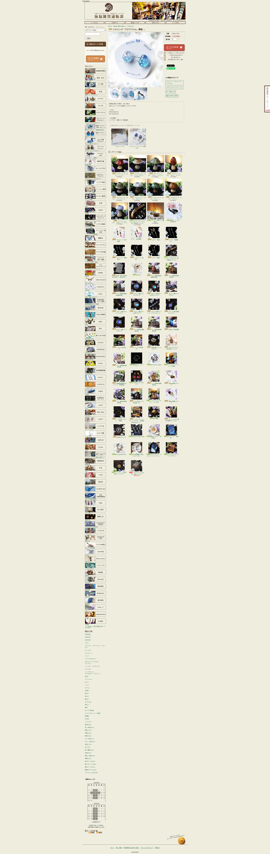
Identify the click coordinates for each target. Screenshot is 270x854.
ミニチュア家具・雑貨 (91, 262)
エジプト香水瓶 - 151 (139, 348)
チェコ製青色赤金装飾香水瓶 (156, 276)
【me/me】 (88, 582)
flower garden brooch (120, 454)
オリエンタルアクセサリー (92, 150)
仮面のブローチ (121, 437)
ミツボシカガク (89, 569)
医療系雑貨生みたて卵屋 (92, 304)
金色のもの (88, 753)
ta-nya (86, 450)
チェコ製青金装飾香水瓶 (139, 330)
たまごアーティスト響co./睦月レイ (94, 457)
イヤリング (130, 26)
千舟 (86, 471)
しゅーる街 (88, 436)
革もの (87, 704)
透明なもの (88, 758)
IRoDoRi (87, 311)
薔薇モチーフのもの (90, 770)
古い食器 (87, 88)
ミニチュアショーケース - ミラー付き (155, 401)
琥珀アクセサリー (90, 137)
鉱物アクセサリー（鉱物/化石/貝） (95, 130)
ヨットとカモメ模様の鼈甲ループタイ (172, 420)
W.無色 (87, 624)
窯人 (86, 332)
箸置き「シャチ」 (175, 220)
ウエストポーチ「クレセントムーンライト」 (154, 455)
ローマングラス (89, 171)
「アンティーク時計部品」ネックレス (120, 473)
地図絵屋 (87, 464)
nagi (86, 506)
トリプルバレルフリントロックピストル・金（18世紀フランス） (171, 258)
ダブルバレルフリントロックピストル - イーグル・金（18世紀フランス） (138, 222)
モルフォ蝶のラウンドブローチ (138, 294)
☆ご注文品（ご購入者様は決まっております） (95, 627)
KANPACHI (88, 353)
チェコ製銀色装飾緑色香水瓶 (121, 294)
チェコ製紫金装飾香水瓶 (122, 366)
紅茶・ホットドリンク (91, 95)
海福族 (87, 716)
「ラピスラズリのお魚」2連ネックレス (137, 473)
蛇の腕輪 (155, 418)
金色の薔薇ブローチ (174, 384)
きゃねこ (87, 366)
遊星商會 (87, 589)
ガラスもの (88, 702)
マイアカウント (94, 27)
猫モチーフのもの (90, 767)
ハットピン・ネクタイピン (92, 666)
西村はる (87, 541)
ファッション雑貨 (90, 192)
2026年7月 (88, 637)
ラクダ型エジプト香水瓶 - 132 (138, 402)
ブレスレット (88, 653)
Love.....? (87, 610)
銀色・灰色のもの (90, 755)
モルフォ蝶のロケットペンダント (121, 312)
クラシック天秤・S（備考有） (157, 221)
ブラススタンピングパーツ (92, 269)
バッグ (87, 685)
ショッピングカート (176, 22)
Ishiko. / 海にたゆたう (91, 297)
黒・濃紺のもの (89, 750)
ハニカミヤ (88, 534)
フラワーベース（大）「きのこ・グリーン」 (155, 174)
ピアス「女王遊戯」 (136, 239)
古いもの (87, 102)
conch (86, 408)
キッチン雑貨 (88, 199)
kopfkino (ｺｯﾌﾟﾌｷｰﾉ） (91, 401)
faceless (87, 617)
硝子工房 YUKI (89, 339)
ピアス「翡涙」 (156, 240)
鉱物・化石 (88, 81)
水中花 (87, 276)
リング (87, 656)
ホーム (94, 22)
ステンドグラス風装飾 (91, 234)
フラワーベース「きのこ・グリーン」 (157, 198)
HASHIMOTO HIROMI (91, 527)
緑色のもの (88, 733)
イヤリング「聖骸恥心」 (122, 258)
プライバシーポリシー (146, 848)
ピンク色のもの (89, 738)
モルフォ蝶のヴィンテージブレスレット (154, 312)
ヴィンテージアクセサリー (92, 123)
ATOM (99, 832)
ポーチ (87, 682)
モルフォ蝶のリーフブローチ (121, 330)
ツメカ (87, 478)
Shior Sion (87, 415)
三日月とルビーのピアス (138, 383)
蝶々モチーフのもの (90, 764)
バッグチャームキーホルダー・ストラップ (92, 672)
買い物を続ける (175, 57)
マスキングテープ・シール (92, 220)
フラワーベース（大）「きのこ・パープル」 (119, 221)
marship (87, 555)
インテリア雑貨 (89, 185)
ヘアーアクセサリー (90, 659)
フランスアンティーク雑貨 (92, 713)
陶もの (87, 699)
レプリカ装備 (88, 227)
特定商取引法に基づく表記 (175, 59)
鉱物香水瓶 (88, 164)
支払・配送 (119, 848)
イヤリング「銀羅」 (139, 258)
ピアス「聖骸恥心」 (173, 240)
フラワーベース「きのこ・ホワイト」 (139, 198)
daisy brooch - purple (155, 364)
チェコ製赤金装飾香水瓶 (174, 276)
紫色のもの (88, 736)
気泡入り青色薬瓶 (174, 329)
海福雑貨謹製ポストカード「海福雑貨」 (120, 384)
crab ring (138, 275)
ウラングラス (88, 116)
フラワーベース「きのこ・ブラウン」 (175, 198)
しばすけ (87, 422)
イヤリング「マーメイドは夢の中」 (137, 147)
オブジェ (87, 688)
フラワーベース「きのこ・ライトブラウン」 (138, 174)
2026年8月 (88, 634)
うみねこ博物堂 (89, 318)
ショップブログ (135, 22)
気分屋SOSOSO (89, 359)
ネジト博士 (88, 513)
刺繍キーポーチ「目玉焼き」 (155, 437)
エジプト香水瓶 (89, 255)
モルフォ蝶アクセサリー (92, 144)
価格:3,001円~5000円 (172, 96)
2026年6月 (88, 640)
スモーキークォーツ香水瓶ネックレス (172, 348)
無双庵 (87, 575)
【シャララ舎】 (89, 429)
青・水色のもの (89, 727)
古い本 (87, 109)
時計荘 (87, 485)
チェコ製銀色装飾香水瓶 (156, 330)
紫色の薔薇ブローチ (174, 402)
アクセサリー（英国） (91, 157)
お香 (86, 206)
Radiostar (87, 596)
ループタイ (88, 669)
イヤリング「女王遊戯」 (122, 240)
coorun (86, 380)
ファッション (88, 679)
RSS (92, 832)
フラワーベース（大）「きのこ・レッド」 (173, 174)
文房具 (87, 213)
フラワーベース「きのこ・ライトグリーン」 (120, 198)
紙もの (87, 693)
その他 (87, 719)
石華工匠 (87, 443)
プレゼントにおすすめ (91, 772)
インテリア (88, 721)
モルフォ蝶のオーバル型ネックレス (155, 294)
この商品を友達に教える (176, 55)
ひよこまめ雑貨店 (90, 548)
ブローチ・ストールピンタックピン (92, 662)
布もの (87, 696)
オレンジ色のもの (90, 741)
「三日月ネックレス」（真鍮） (121, 419)
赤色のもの (88, 724)
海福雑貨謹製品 (89, 74)
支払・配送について (115, 22)
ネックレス (88, 650)
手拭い (87, 676)
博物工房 (87, 520)
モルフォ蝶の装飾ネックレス (173, 312)
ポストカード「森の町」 (173, 437)
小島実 (87, 394)
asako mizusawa (89, 283)
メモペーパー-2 (119, 146)
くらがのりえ (88, 387)
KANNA (87, 346)
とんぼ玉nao (88, 492)
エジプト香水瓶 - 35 (121, 348)
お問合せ (155, 22)
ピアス (87, 643)
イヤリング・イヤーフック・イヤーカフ (95, 646)
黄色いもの (88, 730)
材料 (86, 707)
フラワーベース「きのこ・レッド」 (121, 174)
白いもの (87, 747)
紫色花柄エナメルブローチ (156, 348)
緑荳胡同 (87, 603)
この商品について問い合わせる (175, 53)
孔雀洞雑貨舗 (88, 373)
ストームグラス (89, 248)
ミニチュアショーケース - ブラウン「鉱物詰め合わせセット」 (136, 421)
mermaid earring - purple (138, 436)
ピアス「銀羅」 (156, 258)
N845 (86, 325)
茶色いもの (88, 744)
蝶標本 (87, 241)
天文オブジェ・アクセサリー (93, 178)
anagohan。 (88, 290)
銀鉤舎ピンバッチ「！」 (138, 365)
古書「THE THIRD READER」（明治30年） (119, 276)
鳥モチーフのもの (90, 761)
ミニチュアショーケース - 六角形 (173, 365)
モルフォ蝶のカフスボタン (174, 294)
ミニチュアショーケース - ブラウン (173, 455)
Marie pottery (88, 562)
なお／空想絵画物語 (90, 499)
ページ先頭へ (182, 842)
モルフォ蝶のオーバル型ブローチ (138, 312)
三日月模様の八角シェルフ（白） (138, 455)
